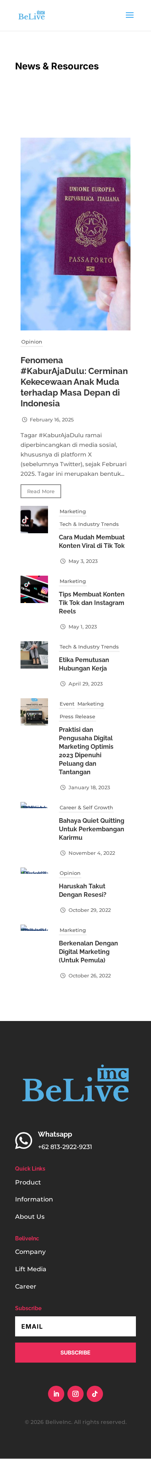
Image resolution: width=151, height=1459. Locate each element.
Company (30, 1251)
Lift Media (30, 1269)
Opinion (31, 342)
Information (34, 1199)
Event (67, 704)
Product (28, 1182)
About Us (30, 1216)
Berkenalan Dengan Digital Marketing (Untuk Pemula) (88, 952)
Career (25, 1286)
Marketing (73, 511)
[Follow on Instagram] (75, 1394)
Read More (41, 491)
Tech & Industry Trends (89, 524)
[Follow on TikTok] (95, 1394)
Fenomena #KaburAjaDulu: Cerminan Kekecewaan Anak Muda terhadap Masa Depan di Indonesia (74, 381)
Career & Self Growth (86, 807)
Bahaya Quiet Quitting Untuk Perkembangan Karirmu (91, 829)
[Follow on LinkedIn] (56, 1394)
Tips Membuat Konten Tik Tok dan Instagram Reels (92, 603)
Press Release (77, 716)
